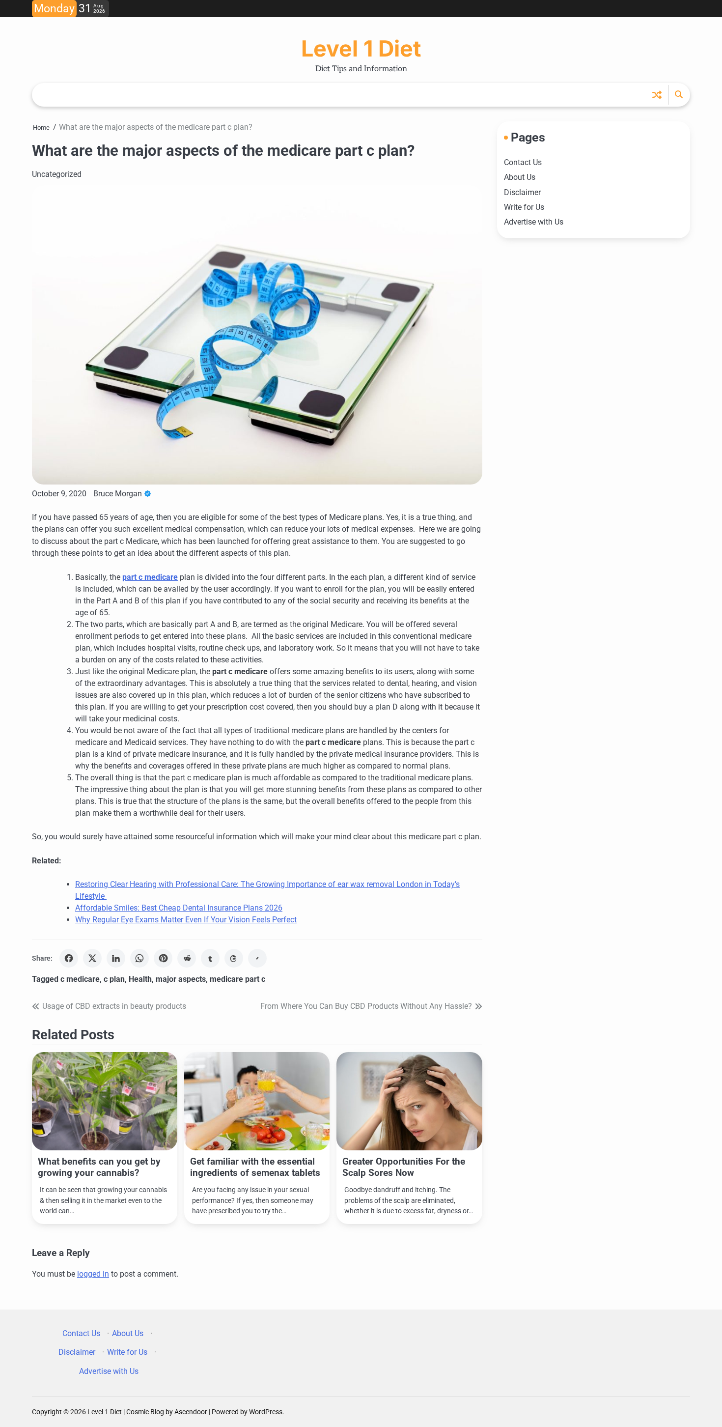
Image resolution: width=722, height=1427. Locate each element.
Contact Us (523, 162)
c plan (114, 979)
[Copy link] (257, 958)
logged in (93, 1274)
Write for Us (524, 207)
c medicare (80, 979)
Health (140, 979)
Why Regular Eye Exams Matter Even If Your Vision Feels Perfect (186, 919)
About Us (519, 177)
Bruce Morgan (117, 493)
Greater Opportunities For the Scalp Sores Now (403, 1167)
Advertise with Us (533, 222)
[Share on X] (92, 958)
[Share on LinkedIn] (116, 958)
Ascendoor (190, 1412)
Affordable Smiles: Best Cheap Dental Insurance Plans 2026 (178, 908)
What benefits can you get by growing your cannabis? (99, 1167)
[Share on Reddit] (186, 958)
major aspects (181, 979)
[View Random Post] (657, 94)
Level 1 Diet (361, 48)
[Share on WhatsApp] (139, 958)
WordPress (265, 1412)
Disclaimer (522, 192)
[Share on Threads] (233, 958)
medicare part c (237, 979)
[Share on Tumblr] (210, 958)
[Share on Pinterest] (163, 958)
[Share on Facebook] (68, 958)
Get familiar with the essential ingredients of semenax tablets (255, 1167)
